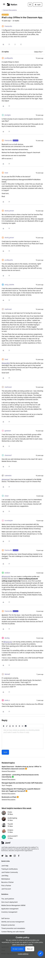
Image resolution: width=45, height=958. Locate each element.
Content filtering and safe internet (12, 931)
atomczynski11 (13, 836)
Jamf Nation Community (9, 872)
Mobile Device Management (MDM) (13, 905)
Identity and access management (12, 922)
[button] (4, 5)
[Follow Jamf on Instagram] (15, 856)
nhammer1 (8, 455)
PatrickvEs (8, 26)
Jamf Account (6, 889)
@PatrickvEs (6, 576)
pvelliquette (9, 58)
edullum (7, 573)
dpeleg (7, 638)
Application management (9, 909)
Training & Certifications (9, 869)
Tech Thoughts (7, 785)
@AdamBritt (6, 363)
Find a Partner (6, 885)
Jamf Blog (4, 875)
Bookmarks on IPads (9, 797)
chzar (7, 496)
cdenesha (8, 475)
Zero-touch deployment (9, 902)
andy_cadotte (9, 284)
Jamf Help (4, 866)
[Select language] (30, 4)
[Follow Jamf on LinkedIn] (6, 856)
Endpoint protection (8, 925)
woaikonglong (12, 818)
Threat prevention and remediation (13, 928)
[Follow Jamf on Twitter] (2, 856)
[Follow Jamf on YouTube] (11, 855)
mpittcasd (8, 309)
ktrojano (10, 830)
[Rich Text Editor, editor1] (22, 738)
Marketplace (5, 879)
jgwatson (8, 430)
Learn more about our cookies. (22, 944)
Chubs (10, 812)
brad (6, 173)
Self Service (5, 918)
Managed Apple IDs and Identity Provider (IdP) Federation (22, 783)
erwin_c (7, 700)
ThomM (10, 824)
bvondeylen (9, 520)
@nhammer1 (6, 479)
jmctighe (8, 115)
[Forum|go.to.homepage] (12, 4)
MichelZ (7, 674)
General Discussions (10, 10)
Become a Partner (7, 882)
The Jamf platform (7, 899)
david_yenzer (9, 211)
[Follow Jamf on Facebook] (19, 856)
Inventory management (9, 912)
